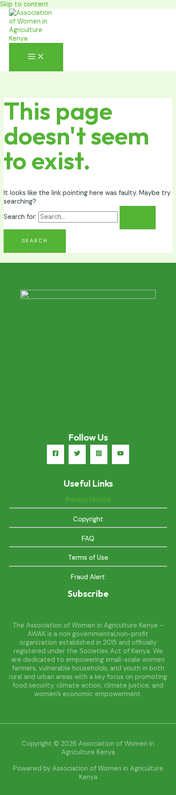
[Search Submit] (138, 217)
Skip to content (24, 4)
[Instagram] (98, 454)
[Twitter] (77, 454)
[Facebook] (55, 454)
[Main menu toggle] (36, 57)
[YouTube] (120, 454)
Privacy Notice (88, 500)
